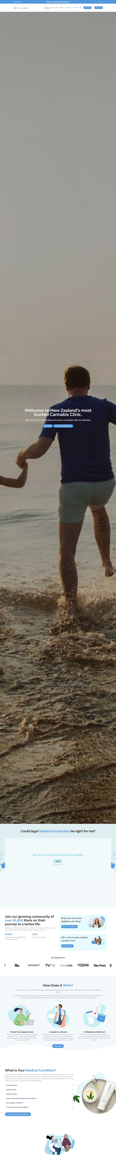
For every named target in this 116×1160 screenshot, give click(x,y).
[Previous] (3, 965)
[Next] (112, 965)
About (61, 7)
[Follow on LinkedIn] (19, 1)
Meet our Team (55, 7)
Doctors (75, 7)
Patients (46, 7)
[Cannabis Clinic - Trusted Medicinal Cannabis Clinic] (20, 7)
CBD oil (61, 995)
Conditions (68, 7)
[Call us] (18, 1)
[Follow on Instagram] (15, 1)
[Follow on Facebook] (13, 1)
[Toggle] (72, 1085)
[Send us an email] (16, 1)
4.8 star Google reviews (39, 937)
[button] (99, 2)
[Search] (80, 8)
